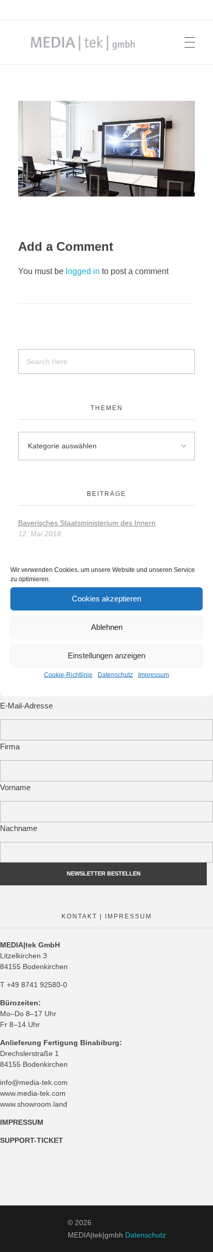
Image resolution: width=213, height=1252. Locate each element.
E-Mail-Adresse (26, 705)
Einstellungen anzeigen (106, 655)
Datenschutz (115, 674)
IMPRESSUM (21, 1122)
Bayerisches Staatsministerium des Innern (87, 523)
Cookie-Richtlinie (68, 674)
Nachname (18, 828)
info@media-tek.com (34, 1082)
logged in (84, 271)
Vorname (15, 787)
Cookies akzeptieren (106, 598)
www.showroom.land (33, 1104)
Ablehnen (107, 627)
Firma (10, 746)
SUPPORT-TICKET (31, 1140)
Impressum (153, 674)
